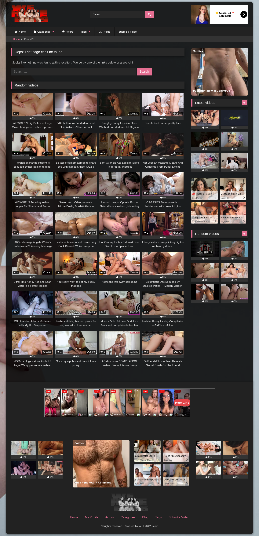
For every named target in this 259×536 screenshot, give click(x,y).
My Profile (104, 31)
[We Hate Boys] (30, 14)
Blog (84, 31)
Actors (69, 31)
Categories (43, 31)
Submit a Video (128, 31)
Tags (158, 517)
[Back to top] (247, 524)
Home (22, 31)
